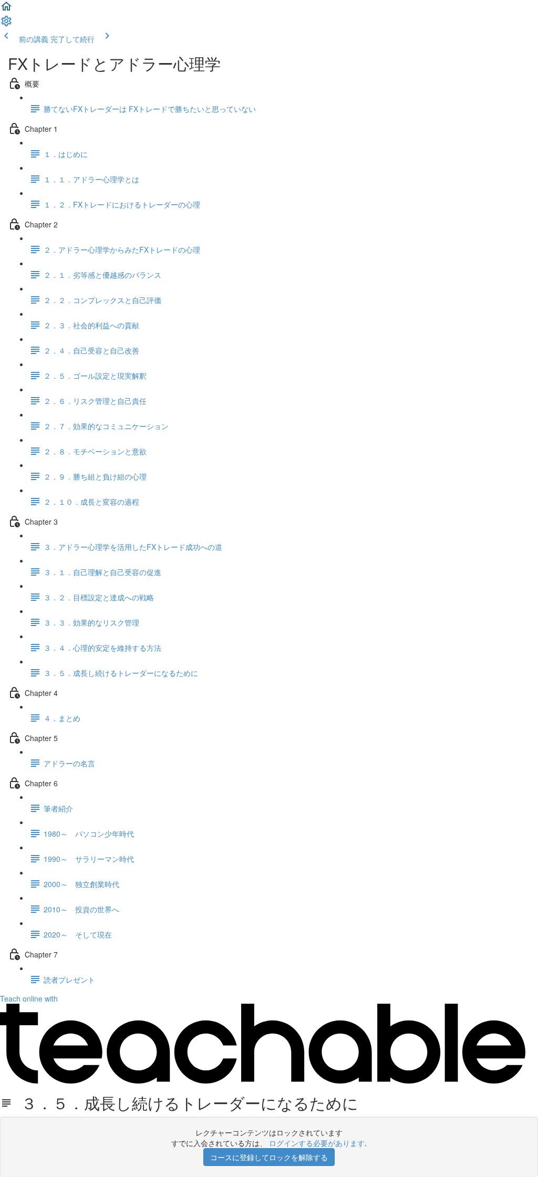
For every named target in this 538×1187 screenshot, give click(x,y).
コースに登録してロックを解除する (269, 1157)
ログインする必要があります (317, 1143)
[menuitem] (6, 24)
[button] (6, 9)
